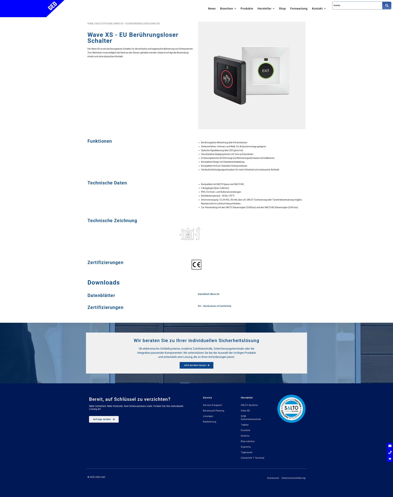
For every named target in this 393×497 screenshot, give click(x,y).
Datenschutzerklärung (293, 478)
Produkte (247, 8)
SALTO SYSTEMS (103, 23)
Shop (282, 8)
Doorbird (245, 430)
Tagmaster (247, 452)
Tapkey (245, 425)
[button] (228, 9)
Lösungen (208, 416)
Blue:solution (248, 441)
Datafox (245, 436)
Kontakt (317, 8)
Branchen (226, 8)
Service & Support (212, 405)
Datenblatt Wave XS (209, 294)
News (212, 8)
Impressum (273, 478)
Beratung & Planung (213, 410)
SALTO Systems (249, 405)
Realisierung (209, 421)
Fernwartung (298, 8)
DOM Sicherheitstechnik (251, 417)
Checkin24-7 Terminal (252, 458)
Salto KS (245, 410)
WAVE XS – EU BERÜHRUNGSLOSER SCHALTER (137, 23)
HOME (90, 23)
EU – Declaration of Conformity (214, 306)
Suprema (246, 447)
